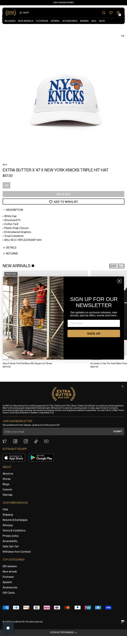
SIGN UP (94, 333)
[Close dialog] (119, 281)
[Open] (8, 628)
